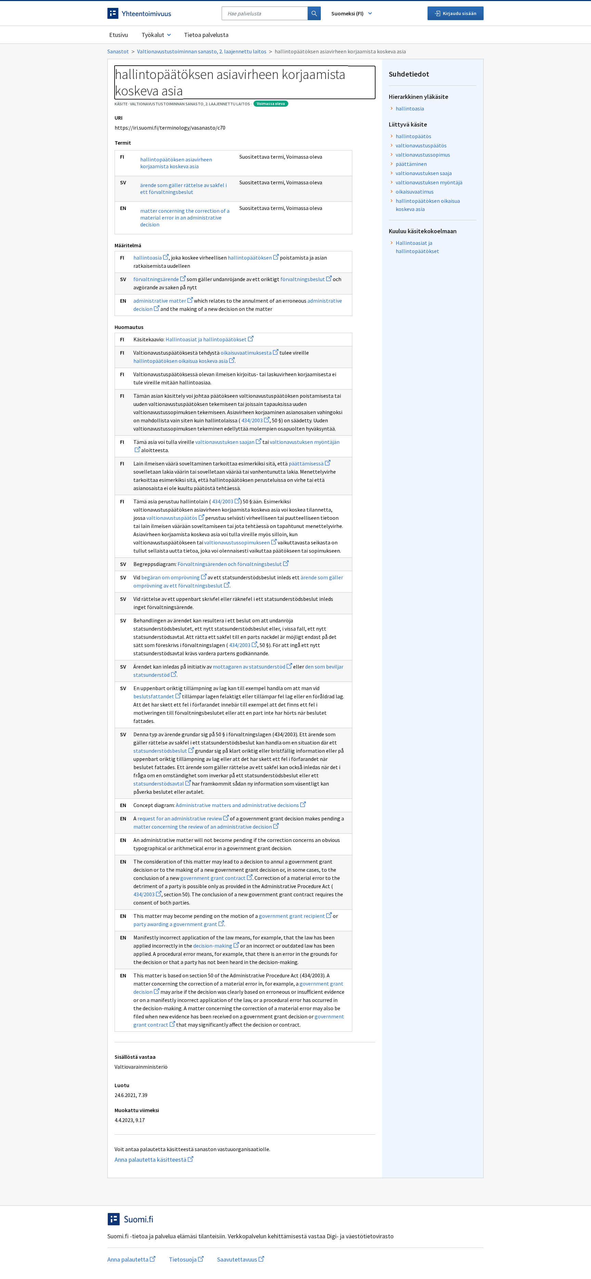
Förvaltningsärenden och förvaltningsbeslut (233, 564)
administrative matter (163, 300)
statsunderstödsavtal (162, 783)
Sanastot (118, 51)
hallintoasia (151, 257)
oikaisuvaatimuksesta (249, 352)
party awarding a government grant (178, 924)
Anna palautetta (131, 1259)
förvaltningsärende (159, 279)
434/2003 (255, 420)
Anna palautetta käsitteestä (202, 1159)
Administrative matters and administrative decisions (241, 805)
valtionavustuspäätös (175, 517)
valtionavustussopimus (423, 154)
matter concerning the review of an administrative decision (206, 826)
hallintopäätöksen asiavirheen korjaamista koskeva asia (176, 163)
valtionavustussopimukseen (240, 542)
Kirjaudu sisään (459, 13)
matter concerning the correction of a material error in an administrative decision (184, 217)
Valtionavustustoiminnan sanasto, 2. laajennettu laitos (201, 51)
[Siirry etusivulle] (161, 13)
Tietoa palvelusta (206, 35)
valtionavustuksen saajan (228, 441)
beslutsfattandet (157, 696)
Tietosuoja (186, 1259)
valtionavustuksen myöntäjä (429, 182)
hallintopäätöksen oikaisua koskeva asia (184, 360)
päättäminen (411, 163)
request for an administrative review (183, 818)
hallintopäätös (413, 136)
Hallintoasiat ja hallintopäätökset (209, 339)
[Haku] (314, 13)
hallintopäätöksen (253, 257)
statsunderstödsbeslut (163, 750)
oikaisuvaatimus (415, 191)
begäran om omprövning (174, 577)
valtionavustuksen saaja (424, 173)
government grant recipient (295, 915)
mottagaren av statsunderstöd (252, 666)
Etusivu (118, 35)
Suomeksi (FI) (347, 13)
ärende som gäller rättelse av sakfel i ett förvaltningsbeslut (183, 188)
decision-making (216, 945)
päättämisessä (309, 463)
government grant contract (216, 877)
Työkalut (153, 35)
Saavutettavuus (240, 1259)
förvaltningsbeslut (306, 279)
